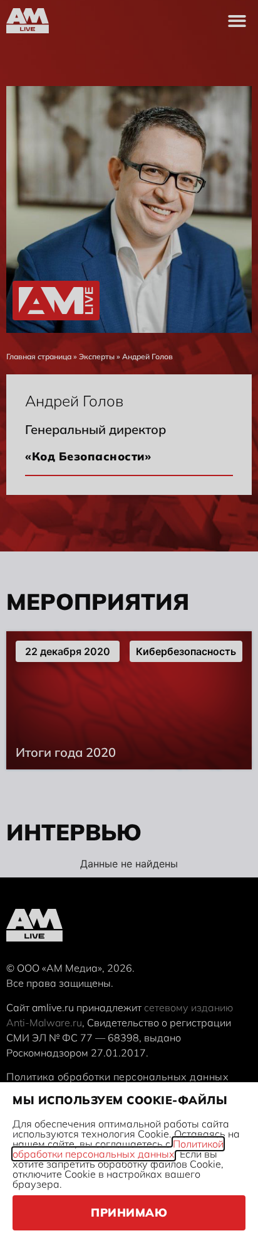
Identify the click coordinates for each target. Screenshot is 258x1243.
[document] (129, 621)
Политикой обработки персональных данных (118, 1148)
